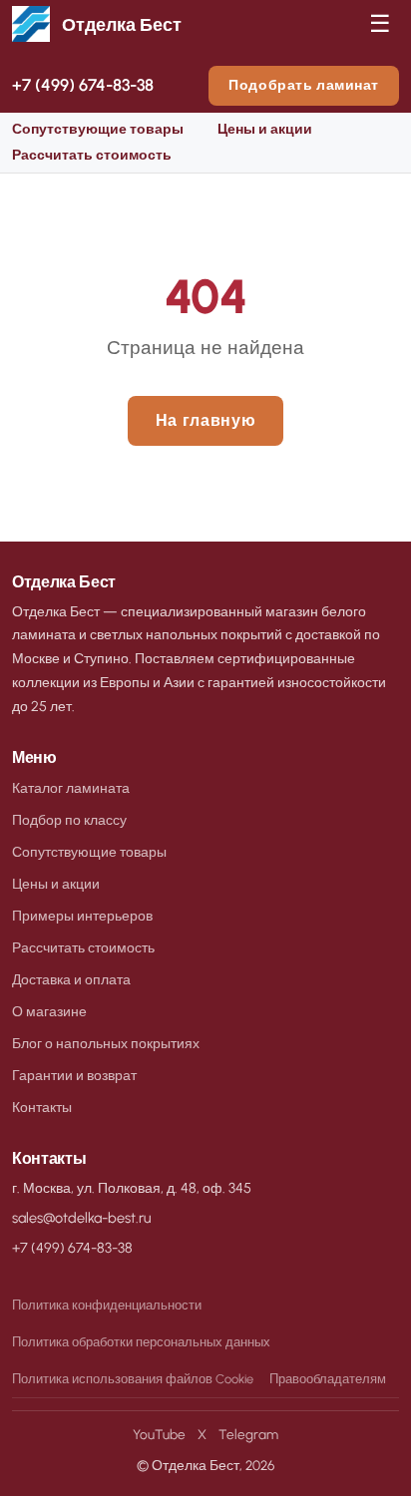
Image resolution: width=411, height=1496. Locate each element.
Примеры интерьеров (82, 916)
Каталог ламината (71, 788)
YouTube (159, 1434)
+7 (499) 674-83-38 (83, 85)
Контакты (42, 1107)
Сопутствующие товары (98, 129)
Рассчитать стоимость (92, 155)
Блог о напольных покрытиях (106, 1043)
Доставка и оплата (71, 979)
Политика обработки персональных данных (141, 1341)
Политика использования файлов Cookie (132, 1378)
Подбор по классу (69, 820)
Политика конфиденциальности (107, 1305)
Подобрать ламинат (303, 85)
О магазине (49, 1011)
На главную (205, 420)
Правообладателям (327, 1378)
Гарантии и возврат (74, 1075)
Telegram (248, 1434)
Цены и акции (264, 129)
